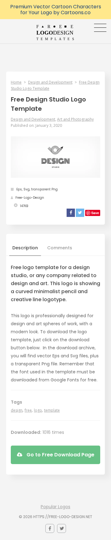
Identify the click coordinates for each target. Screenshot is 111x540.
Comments (59, 248)
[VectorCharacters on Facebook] (49, 528)
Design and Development (50, 82)
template (52, 410)
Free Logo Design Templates (55, 32)
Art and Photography (75, 119)
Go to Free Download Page (59, 454)
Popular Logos (55, 507)
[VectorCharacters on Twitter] (61, 528)
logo (38, 410)
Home (16, 82)
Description (25, 248)
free (28, 410)
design (17, 410)
